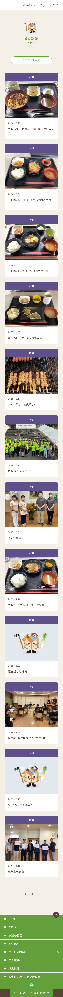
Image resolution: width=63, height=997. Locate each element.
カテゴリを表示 (31, 60)
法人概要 (14, 960)
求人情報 (14, 968)
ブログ (12, 927)
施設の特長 (15, 935)
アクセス (13, 944)
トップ (12, 919)
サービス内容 (16, 952)
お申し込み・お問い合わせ (31, 993)
